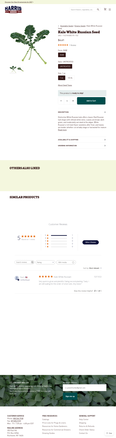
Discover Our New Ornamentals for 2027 (18, 2)
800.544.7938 (18, 418)
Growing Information (67, 145)
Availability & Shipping (68, 140)
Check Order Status (86, 429)
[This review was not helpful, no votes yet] (99, 291)
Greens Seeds (80, 26)
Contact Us (83, 433)
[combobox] (83, 9)
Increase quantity (73, 100)
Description (63, 112)
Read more (62, 130)
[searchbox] (22, 262)
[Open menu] (109, 9)
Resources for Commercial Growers (56, 429)
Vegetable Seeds (66, 26)
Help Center (84, 419)
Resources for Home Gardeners (54, 426)
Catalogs (45, 419)
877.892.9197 (16, 421)
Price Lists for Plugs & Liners (54, 423)
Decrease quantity (61, 100)
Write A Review (90, 242)
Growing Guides (48, 433)
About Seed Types (65, 85)
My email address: (70, 382)
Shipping (82, 423)
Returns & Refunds (86, 426)
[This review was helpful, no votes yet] (95, 291)
